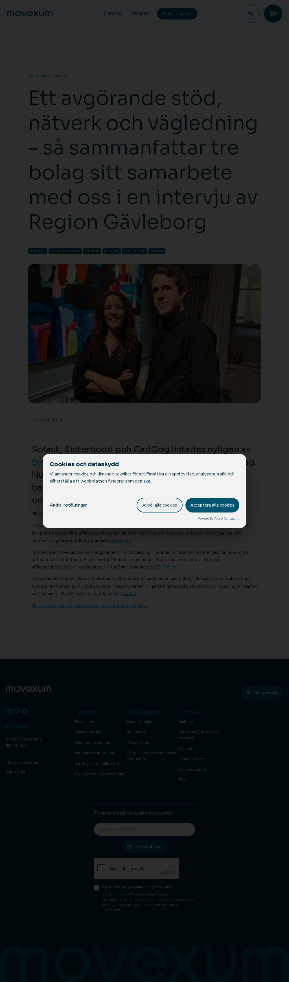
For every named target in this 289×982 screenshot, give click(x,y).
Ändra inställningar (68, 505)
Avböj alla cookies (159, 505)
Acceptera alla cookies (212, 505)
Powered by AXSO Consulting (218, 518)
